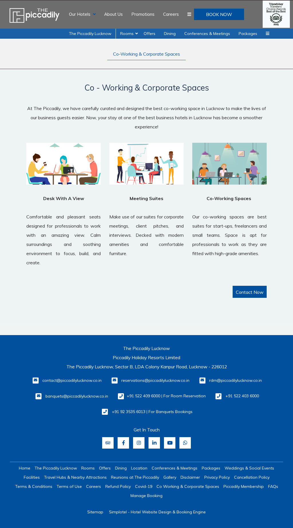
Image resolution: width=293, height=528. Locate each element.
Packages (248, 33)
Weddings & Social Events (249, 468)
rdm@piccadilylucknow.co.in (235, 380)
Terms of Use (69, 486)
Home (24, 468)
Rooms (127, 33)
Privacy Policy (217, 477)
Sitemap (95, 512)
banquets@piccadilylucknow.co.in (76, 396)
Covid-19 (143, 486)
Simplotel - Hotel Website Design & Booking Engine (157, 512)
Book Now (219, 14)
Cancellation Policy (252, 477)
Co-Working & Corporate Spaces (146, 54)
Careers (171, 14)
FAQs (273, 486)
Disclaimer (190, 477)
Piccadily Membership (243, 486)
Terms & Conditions (33, 486)
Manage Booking (146, 495)
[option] (63, 205)
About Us (113, 14)
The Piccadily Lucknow (90, 33)
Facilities (32, 477)
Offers (149, 33)
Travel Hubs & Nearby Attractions (75, 477)
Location (139, 468)
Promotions (143, 14)
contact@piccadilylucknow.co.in (72, 380)
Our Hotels (79, 14)
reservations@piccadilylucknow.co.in (155, 380)
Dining (170, 33)
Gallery (169, 477)
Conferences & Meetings (207, 33)
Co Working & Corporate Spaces (188, 486)
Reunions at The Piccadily (135, 477)
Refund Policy (118, 486)
